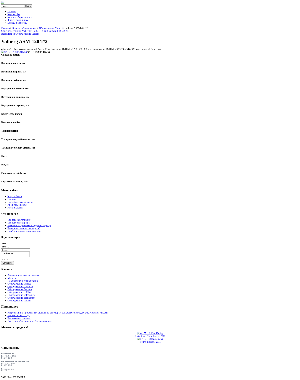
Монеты (12, 278)
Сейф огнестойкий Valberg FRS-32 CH (21, 31)
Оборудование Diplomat (20, 286)
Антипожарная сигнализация (23, 275)
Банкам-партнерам (17, 22)
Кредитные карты (17, 204)
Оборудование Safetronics (21, 295)
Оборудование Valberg (51, 28)
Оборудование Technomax (21, 297)
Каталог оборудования (20, 17)
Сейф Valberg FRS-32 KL (55, 31)
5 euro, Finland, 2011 (150, 341)
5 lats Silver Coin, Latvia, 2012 (150, 336)
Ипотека (12, 199)
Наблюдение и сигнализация (23, 281)
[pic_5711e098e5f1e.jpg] (14, 52)
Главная (12, 11)
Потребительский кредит (21, 202)
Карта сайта (14, 14)
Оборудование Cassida (19, 283)
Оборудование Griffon (19, 292)
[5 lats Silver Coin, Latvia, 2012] (150, 333)
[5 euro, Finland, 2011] (150, 339)
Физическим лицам (18, 20)
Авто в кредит (15, 207)
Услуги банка (15, 196)
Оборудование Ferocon (20, 289)
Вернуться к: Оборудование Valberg (20, 33)
